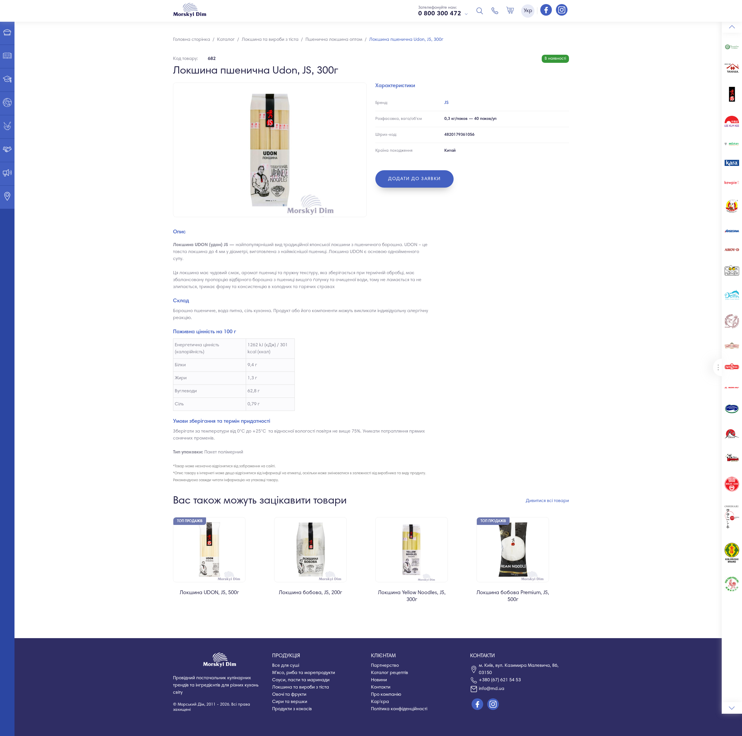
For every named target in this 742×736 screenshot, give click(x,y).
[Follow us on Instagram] (561, 10)
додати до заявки (414, 179)
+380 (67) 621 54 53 (500, 680)
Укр (528, 11)
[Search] (480, 11)
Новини (379, 680)
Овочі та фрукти (289, 694)
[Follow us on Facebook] (546, 10)
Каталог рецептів (389, 673)
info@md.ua (491, 688)
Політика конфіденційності (399, 709)
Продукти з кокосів (292, 709)
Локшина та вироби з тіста (300, 687)
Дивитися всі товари (547, 501)
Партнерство (385, 665)
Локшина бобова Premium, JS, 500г (513, 596)
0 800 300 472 (439, 14)
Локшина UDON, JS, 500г (209, 593)
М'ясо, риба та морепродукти (303, 673)
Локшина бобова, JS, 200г (310, 593)
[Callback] (495, 11)
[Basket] (510, 11)
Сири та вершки (289, 702)
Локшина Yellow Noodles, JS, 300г (411, 596)
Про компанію (386, 694)
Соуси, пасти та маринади (301, 680)
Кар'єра (380, 702)
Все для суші (285, 665)
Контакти (380, 687)
